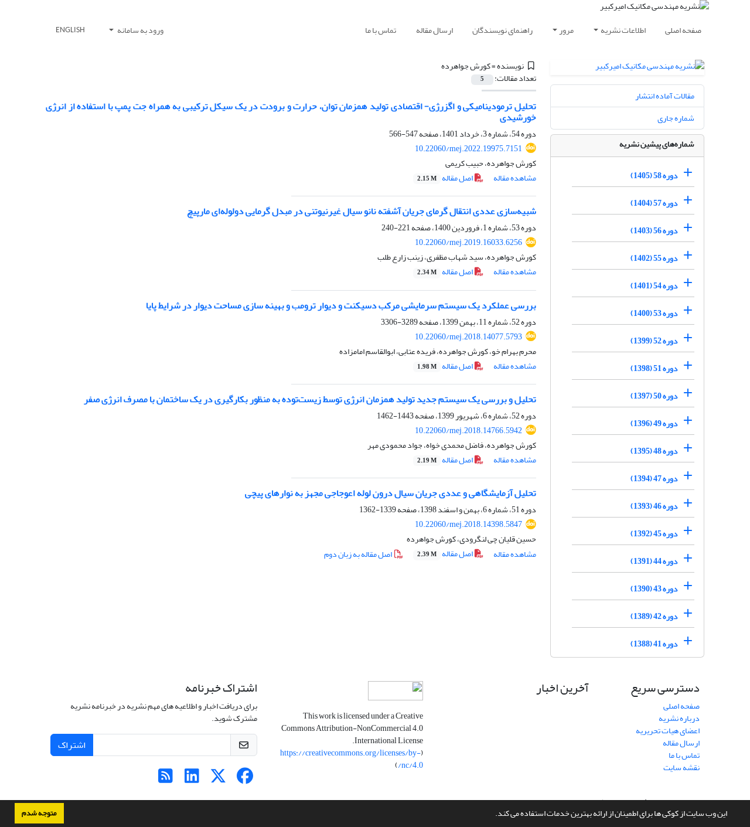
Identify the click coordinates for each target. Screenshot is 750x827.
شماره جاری (675, 118)
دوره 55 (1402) (654, 258)
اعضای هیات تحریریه (668, 730)
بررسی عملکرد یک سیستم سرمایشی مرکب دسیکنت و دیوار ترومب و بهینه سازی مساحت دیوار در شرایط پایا (341, 305)
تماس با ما (380, 30)
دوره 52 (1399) (654, 341)
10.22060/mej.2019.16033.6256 (468, 242)
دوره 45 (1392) (654, 534)
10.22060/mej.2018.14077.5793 (468, 337)
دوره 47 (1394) (654, 478)
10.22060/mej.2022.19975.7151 (468, 148)
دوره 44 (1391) (654, 561)
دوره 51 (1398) (654, 368)
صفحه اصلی (683, 30)
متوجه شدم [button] (39, 813)
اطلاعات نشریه (623, 30)
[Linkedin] (191, 779)
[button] (492, 814)
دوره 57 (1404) (654, 203)
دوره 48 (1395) (654, 451)
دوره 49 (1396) (654, 423)
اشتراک (72, 745)
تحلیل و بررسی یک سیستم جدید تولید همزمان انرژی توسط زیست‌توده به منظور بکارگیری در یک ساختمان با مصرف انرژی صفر (310, 399)
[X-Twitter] (218, 779)
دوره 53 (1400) (654, 313)
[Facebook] (244, 779)
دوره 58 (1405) (654, 175)
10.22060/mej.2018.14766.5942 (468, 430)
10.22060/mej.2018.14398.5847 (468, 524)
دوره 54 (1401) (654, 286)
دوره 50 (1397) (654, 396)
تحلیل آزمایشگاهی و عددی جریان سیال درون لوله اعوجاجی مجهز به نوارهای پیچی (390, 493)
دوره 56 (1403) (654, 231)
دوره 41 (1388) (654, 644)
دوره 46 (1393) (654, 506)
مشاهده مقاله (514, 178)
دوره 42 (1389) (654, 616)
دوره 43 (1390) (654, 589)
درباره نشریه (679, 718)
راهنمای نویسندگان (502, 30)
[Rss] (165, 779)
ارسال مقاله (434, 30)
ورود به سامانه (139, 30)
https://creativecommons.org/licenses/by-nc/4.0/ (351, 759)
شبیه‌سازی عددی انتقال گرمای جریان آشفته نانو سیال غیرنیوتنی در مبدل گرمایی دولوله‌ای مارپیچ (361, 211)
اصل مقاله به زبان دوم (358, 554)
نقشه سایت (681, 767)
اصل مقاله (445, 178)
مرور (566, 30)
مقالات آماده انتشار (664, 96)
